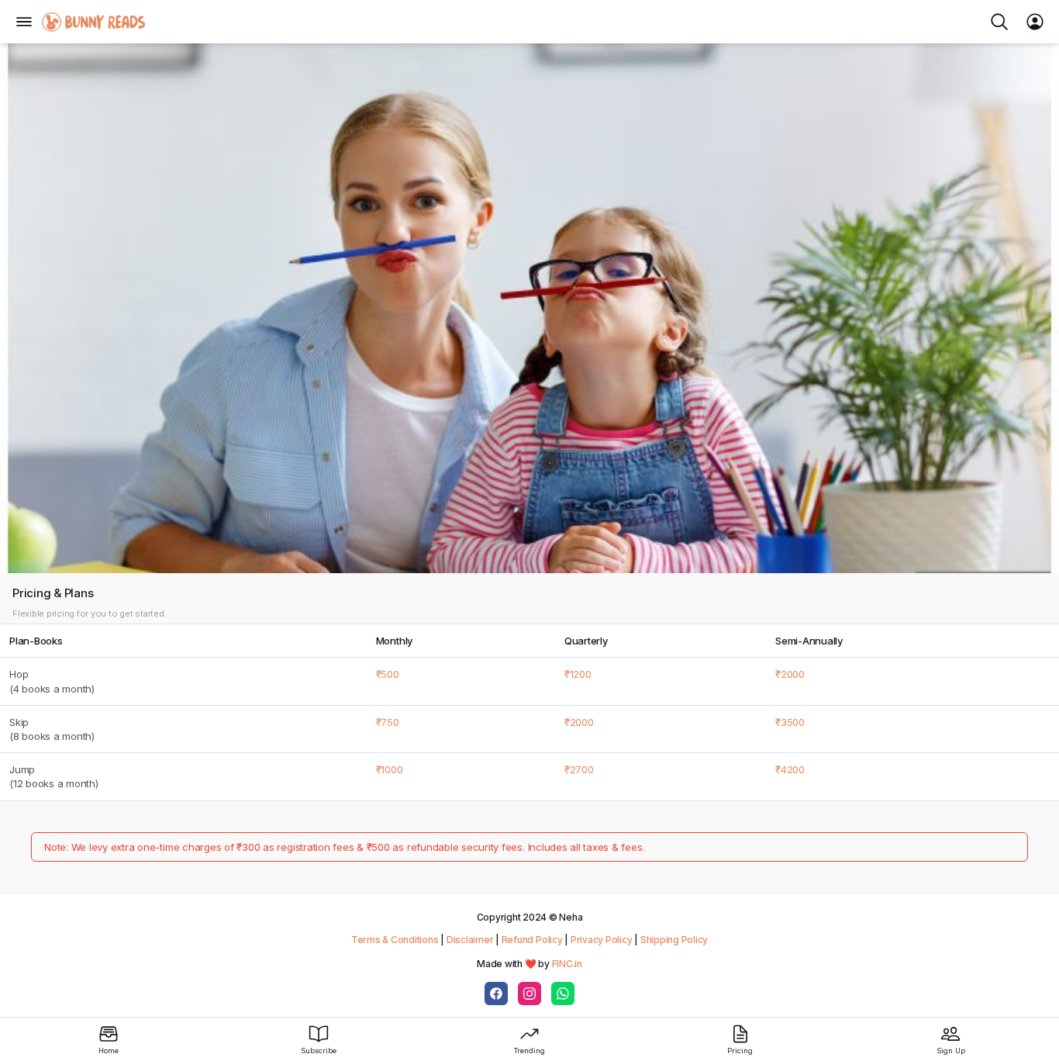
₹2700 (579, 769)
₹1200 (578, 674)
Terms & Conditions (395, 939)
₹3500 (790, 722)
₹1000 (389, 769)
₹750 (387, 722)
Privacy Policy (602, 939)
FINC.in (567, 963)
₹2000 (790, 674)
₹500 (387, 674)
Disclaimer (470, 939)
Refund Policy (532, 939)
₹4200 (790, 769)
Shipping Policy (674, 939)
